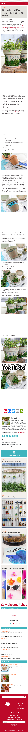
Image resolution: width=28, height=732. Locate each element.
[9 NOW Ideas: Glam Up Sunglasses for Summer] (14, 584)
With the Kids (4, 634)
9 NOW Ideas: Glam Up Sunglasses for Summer (13, 568)
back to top (20, 730)
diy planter (6, 444)
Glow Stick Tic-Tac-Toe (6, 654)
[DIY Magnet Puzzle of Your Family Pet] (14, 548)
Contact (20, 705)
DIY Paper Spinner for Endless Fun (9, 640)
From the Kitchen (5, 631)
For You (4, 7)
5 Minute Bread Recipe (6, 651)
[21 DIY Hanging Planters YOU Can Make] (14, 477)
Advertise (20, 703)
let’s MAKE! (14, 725)
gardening (12, 444)
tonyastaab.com (21, 432)
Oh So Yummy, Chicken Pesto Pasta (9, 647)
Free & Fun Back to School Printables (15, 677)
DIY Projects (7, 442)
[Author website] (7, 436)
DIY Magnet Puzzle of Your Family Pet (11, 532)
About (20, 701)
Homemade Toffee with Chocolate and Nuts (11, 633)
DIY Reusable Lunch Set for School (15, 686)
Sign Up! (14, 615)
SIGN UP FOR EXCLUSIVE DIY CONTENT (14, 719)
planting (13, 446)
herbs (17, 444)
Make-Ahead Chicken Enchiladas (9, 643)
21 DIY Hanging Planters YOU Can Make (11, 461)
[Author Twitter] (10, 436)
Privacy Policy (20, 708)
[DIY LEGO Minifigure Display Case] (14, 513)
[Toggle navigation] (26, 3)
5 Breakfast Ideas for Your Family (15, 667)
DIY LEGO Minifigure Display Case (9, 497)
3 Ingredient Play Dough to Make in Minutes (11, 636)
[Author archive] (3, 436)
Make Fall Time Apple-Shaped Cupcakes (10, 658)
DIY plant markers (18, 112)
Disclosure (20, 706)
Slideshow (13, 442)
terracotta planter (20, 446)
